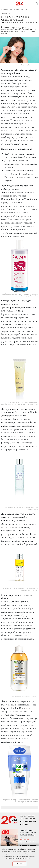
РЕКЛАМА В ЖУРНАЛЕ (28, 821)
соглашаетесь (23, 856)
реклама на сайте (27, 819)
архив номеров (24, 839)
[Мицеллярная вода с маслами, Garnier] (19, 668)
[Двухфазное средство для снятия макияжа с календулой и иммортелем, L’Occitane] (19, 567)
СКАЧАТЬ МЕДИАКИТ (27, 816)
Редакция (24, 824)
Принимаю (19, 864)
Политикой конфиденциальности (18, 858)
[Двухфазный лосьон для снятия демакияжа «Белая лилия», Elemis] (19, 479)
